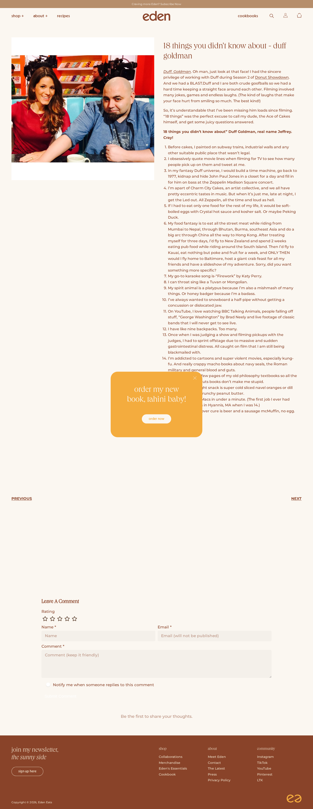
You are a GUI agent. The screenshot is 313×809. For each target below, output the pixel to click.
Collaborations (170, 757)
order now (157, 419)
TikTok (262, 763)
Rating (48, 611)
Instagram (265, 757)
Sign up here (27, 771)
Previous (21, 498)
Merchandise (169, 763)
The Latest (216, 768)
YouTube (264, 768)
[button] (18, 16)
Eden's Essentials (173, 768)
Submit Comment (60, 696)
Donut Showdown (272, 77)
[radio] (45, 618)
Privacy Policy (219, 780)
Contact (214, 763)
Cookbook (167, 774)
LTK (260, 780)
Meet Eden (217, 757)
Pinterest (264, 774)
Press (212, 774)
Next (296, 498)
